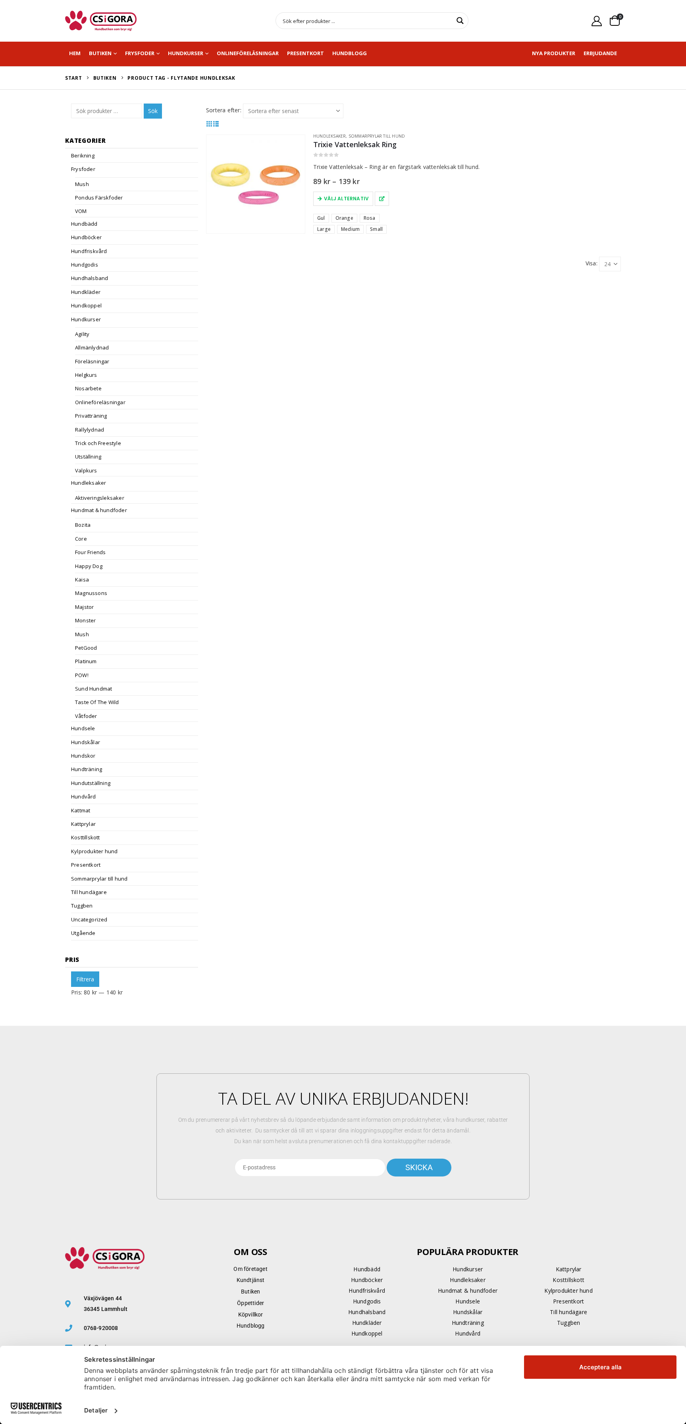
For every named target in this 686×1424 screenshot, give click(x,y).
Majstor (84, 606)
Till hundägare (89, 892)
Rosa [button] (370, 218)
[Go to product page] (255, 184)
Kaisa (82, 579)
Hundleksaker (329, 136)
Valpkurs (86, 470)
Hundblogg (349, 53)
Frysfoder (139, 53)
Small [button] (376, 229)
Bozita (83, 524)
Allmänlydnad (92, 347)
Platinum (86, 661)
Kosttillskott (85, 837)
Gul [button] (321, 218)
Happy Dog (88, 566)
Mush (82, 184)
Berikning (82, 155)
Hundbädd (84, 223)
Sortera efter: (223, 110)
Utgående (83, 933)
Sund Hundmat (93, 688)
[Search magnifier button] (460, 20)
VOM (81, 211)
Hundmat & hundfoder (99, 510)
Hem (75, 53)
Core (81, 538)
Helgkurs (86, 374)
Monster (85, 620)
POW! (82, 675)
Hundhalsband (89, 278)
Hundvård (83, 796)
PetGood (86, 647)
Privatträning (91, 415)
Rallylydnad (89, 429)
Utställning (88, 456)
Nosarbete (88, 388)
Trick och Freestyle (98, 443)
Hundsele (83, 728)
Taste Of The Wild (97, 702)
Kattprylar (83, 823)
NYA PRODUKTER (553, 53)
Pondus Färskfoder (99, 197)
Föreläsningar (92, 361)
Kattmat (80, 810)
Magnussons (91, 593)
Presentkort (305, 53)
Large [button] (324, 229)
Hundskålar (85, 742)
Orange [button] (344, 218)
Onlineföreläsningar (248, 53)
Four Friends (90, 552)
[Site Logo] (101, 21)
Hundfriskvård (89, 251)
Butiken (100, 53)
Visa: (591, 263)
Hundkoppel (86, 305)
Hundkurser (185, 53)
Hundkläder (85, 292)
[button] (209, 123)
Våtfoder (86, 716)
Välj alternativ (346, 198)
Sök (153, 111)
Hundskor (83, 755)
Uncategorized (89, 919)
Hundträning (86, 769)
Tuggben (81, 905)
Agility (82, 334)
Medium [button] (350, 229)
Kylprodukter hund (94, 851)
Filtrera (85, 979)
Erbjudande (600, 53)
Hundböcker (86, 237)
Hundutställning (90, 783)
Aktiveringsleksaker (99, 497)
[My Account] (597, 20)
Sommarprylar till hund (377, 136)
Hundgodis (84, 264)
